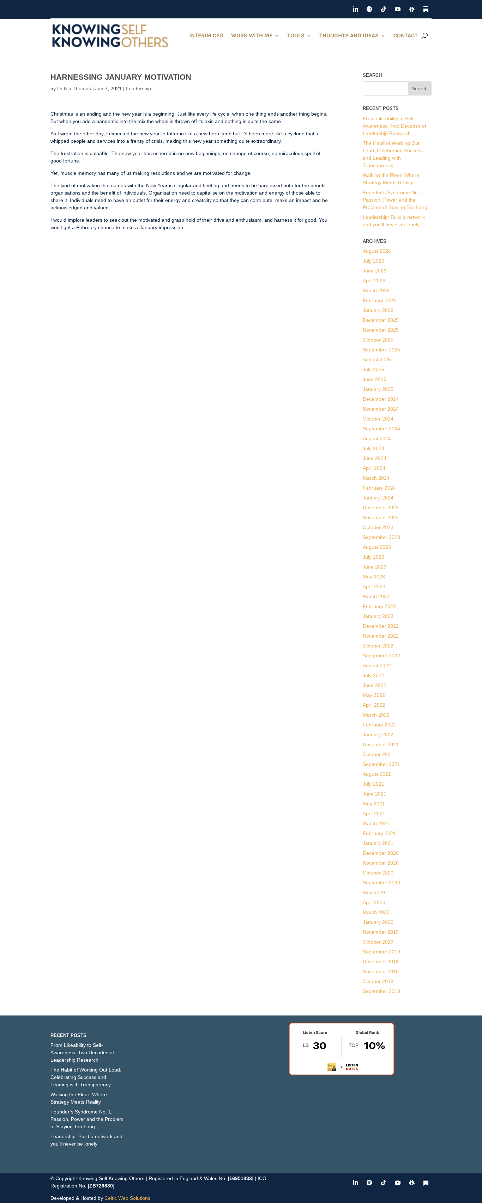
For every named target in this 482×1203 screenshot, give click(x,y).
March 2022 (376, 715)
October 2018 (378, 981)
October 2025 (378, 340)
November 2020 (381, 863)
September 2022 (381, 655)
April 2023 (374, 586)
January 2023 (378, 616)
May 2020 (374, 892)
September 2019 (381, 952)
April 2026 (374, 280)
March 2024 (376, 478)
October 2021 (378, 754)
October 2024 (378, 419)
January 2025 (378, 389)
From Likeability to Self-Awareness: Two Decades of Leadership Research (394, 126)
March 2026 (376, 290)
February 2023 (379, 606)
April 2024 (374, 468)
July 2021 (373, 784)
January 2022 (378, 734)
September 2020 (381, 882)
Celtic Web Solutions (127, 1198)
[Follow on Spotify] (369, 9)
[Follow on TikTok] (383, 9)
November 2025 (381, 330)
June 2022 (374, 685)
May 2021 (374, 803)
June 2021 (374, 794)
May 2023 (374, 576)
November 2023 (381, 517)
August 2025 (377, 359)
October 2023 (378, 527)
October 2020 (378, 873)
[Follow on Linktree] (411, 9)
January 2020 (378, 922)
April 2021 (374, 813)
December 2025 (381, 320)
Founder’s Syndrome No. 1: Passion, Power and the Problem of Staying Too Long (395, 200)
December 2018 (381, 961)
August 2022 (377, 665)
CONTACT (405, 35)
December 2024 (381, 399)
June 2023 (374, 567)
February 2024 (379, 488)
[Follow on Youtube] (397, 9)
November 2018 (381, 971)
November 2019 (381, 932)
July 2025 (373, 369)
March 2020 (376, 912)
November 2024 (381, 409)
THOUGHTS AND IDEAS (349, 35)
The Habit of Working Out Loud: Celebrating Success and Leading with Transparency (85, 1077)
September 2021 (381, 764)
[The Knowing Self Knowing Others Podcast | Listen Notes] (341, 1073)
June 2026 (374, 271)
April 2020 (374, 902)
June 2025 (374, 379)
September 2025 (381, 349)
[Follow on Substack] (426, 9)
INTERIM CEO (206, 35)
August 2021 (377, 774)
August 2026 (377, 251)
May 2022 (374, 695)
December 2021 (381, 744)
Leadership (138, 88)
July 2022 (373, 675)
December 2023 (381, 507)
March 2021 (376, 823)
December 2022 (381, 626)
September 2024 (381, 428)
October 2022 (378, 646)
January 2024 (378, 498)
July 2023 (373, 557)
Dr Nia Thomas (74, 88)
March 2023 (376, 596)
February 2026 (379, 300)
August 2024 (377, 438)
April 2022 (374, 705)
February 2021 (379, 833)
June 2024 (374, 458)
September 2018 (381, 991)
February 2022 (379, 725)
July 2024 (373, 448)
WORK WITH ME (251, 35)
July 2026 (373, 261)
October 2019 (378, 942)
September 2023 (381, 537)
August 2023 (377, 547)
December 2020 (381, 853)
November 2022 (381, 636)
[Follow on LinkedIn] (355, 9)
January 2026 (378, 310)
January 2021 (378, 843)
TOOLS (296, 35)
